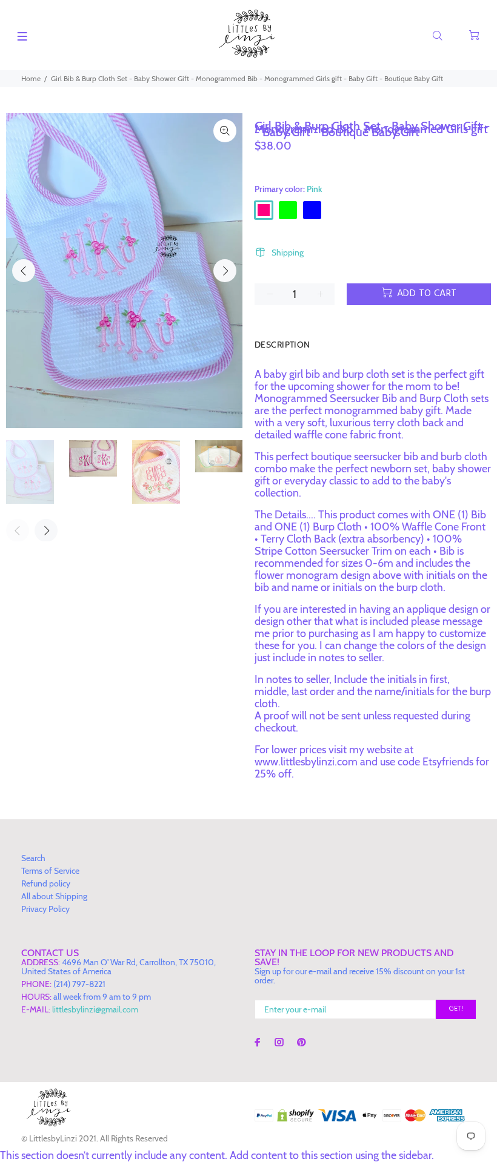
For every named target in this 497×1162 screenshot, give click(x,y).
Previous (23, 270)
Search (33, 858)
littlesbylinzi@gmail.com (95, 1009)
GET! (456, 1009)
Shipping (288, 252)
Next (224, 270)
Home (31, 78)
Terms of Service (50, 870)
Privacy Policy (45, 908)
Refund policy (45, 883)
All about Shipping (54, 896)
